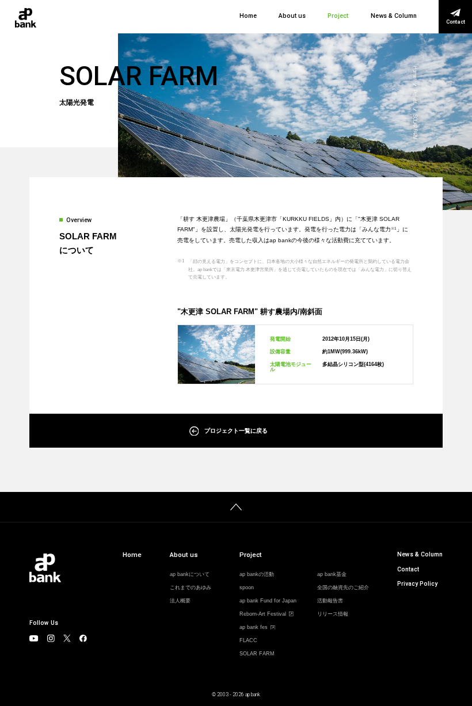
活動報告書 (330, 601)
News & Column (394, 16)
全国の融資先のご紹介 (343, 587)
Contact (408, 569)
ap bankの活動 (256, 574)
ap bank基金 (332, 574)
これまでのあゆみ (190, 587)
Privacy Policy (417, 583)
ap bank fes (253, 627)
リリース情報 (332, 614)
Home (248, 16)
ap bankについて (190, 574)
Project (338, 16)
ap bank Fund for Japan (267, 601)
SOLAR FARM (257, 654)
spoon (246, 587)
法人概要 (180, 601)
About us (292, 16)
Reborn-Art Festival (262, 614)
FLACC (248, 640)
